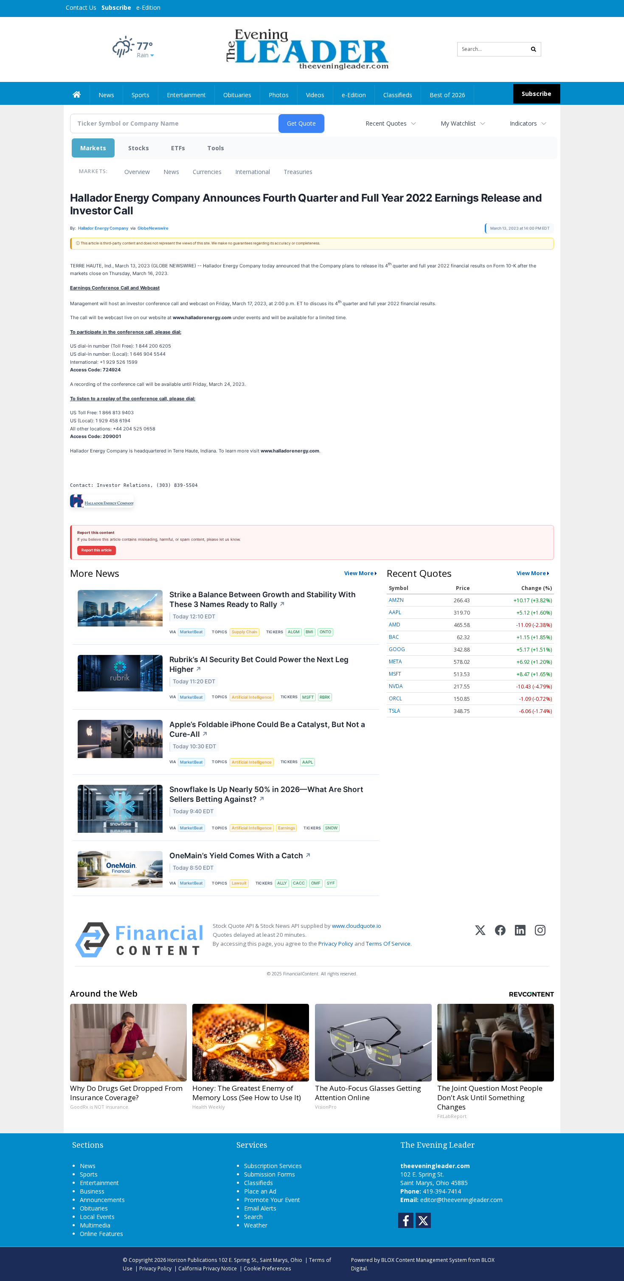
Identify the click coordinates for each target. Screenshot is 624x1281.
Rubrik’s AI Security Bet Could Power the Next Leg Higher (259, 664)
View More (359, 573)
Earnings (286, 828)
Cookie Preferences (267, 1268)
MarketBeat (191, 631)
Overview (137, 172)
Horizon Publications (192, 1259)
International (252, 172)
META (395, 661)
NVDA (396, 686)
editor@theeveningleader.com (461, 1200)
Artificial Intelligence (252, 697)
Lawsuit (239, 883)
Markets (93, 148)
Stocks (138, 148)
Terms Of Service (388, 943)
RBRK (325, 697)
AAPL (307, 762)
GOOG (397, 649)
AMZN (396, 600)
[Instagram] (540, 939)
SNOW (331, 828)
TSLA (394, 710)
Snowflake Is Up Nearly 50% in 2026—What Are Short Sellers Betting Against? (266, 794)
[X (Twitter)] (480, 939)
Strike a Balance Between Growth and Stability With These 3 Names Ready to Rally (262, 599)
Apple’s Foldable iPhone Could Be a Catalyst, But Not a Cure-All (267, 729)
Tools (215, 148)
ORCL (395, 698)
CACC (299, 883)
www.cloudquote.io (356, 926)
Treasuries (298, 172)
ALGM (294, 631)
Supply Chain (244, 631)
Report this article (97, 550)
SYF (331, 883)
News (171, 172)
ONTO (325, 631)
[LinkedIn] (520, 939)
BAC (394, 636)
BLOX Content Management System (424, 1259)
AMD (394, 624)
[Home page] (306, 49)
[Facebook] (500, 939)
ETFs (178, 148)
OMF (315, 883)
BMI (309, 631)
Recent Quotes (386, 123)
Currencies (207, 172)
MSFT (308, 697)
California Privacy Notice (207, 1268)
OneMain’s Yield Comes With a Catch (240, 855)
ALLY (282, 883)
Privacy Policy (335, 943)
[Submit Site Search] (533, 49)
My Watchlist (458, 123)
